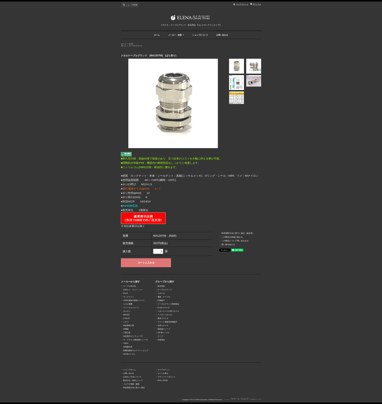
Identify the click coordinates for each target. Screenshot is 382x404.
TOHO (125, 343)
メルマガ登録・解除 (131, 384)
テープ (160, 336)
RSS (159, 380)
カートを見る (163, 373)
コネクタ (161, 293)
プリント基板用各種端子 (167, 322)
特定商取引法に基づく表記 (134, 388)
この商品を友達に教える (232, 237)
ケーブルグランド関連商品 (168, 304)
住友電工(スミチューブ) (132, 336)
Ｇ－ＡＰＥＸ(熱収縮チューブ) (135, 340)
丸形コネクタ (163, 325)
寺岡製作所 (127, 347)
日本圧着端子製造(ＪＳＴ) (133, 300)
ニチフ (126, 322)
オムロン (126, 311)
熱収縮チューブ (164, 329)
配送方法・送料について (133, 380)
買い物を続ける (228, 244)
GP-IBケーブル (129, 354)
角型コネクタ (163, 318)
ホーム (157, 35)
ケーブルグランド (135, 46)
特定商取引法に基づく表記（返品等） (237, 233)
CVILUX (126, 318)
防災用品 (161, 286)
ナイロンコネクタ (165, 315)
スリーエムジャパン (131, 308)
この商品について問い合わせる (235, 241)
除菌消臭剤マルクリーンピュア (135, 350)
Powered (227, 399)
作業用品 (161, 340)
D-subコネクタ (164, 308)
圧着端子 (161, 300)
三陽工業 (126, 333)
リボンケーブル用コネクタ (168, 311)
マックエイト (128, 297)
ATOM (165, 380)
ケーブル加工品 (129, 286)
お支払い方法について (132, 377)
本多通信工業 (128, 325)
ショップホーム (129, 370)
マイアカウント (242, 4)
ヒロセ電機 (127, 304)
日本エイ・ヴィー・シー (133, 290)
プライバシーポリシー (166, 377)
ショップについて (200, 35)
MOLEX (126, 315)
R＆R (131, 44)
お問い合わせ (222, 35)
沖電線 (126, 329)
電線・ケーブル (164, 297)
